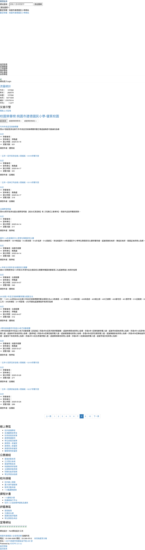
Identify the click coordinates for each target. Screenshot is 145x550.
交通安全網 (9, 513)
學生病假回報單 (11, 440)
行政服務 (3, 68)
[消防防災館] (10, 526)
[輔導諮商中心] (21, 526)
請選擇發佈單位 (30, 121)
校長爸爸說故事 (11, 435)
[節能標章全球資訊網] (12, 526)
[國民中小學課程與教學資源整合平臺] (23, 526)
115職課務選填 (11, 489)
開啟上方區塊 (5, 110)
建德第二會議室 (11, 445)
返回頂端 (3, 546)
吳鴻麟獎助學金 (11, 433)
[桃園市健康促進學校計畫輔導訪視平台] (26, 526)
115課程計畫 (10, 497)
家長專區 (3, 74)
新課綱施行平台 (11, 500)
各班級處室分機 (39, 538)
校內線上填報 (10, 482)
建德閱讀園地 (10, 438)
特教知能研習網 (11, 471)
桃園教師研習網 (11, 466)
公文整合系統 (10, 461)
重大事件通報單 (11, 484)
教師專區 (3, 70)
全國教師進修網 (11, 469)
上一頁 (48, 416)
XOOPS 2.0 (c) (16, 543)
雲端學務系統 (10, 464)
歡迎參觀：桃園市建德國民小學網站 (14, 12)
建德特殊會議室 (11, 448)
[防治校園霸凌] (14, 526)
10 (90, 416)
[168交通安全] (1, 526)
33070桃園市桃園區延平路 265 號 (19, 541)
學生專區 (3, 72)
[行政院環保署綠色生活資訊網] (8, 526)
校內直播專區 (10, 430)
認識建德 (3, 66)
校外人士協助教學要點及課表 (16, 502)
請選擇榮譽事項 (15, 121)
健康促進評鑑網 (11, 515)
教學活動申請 (10, 487)
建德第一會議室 (11, 443)
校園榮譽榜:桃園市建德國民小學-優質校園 (29, 116)
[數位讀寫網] (17, 526)
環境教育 (8, 510)
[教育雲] (19, 526)
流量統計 (5, 86)
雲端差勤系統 (10, 458)
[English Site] (1, 79)
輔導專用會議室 (11, 451)
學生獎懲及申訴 (11, 518)
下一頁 (96, 416)
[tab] (72, 66)
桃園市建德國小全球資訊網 (11, 535)
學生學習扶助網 (11, 474)
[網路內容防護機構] (5, 526)
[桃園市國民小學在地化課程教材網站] (3, 526)
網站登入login (5, 81)
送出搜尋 (38, 4)
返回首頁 (3, 64)
